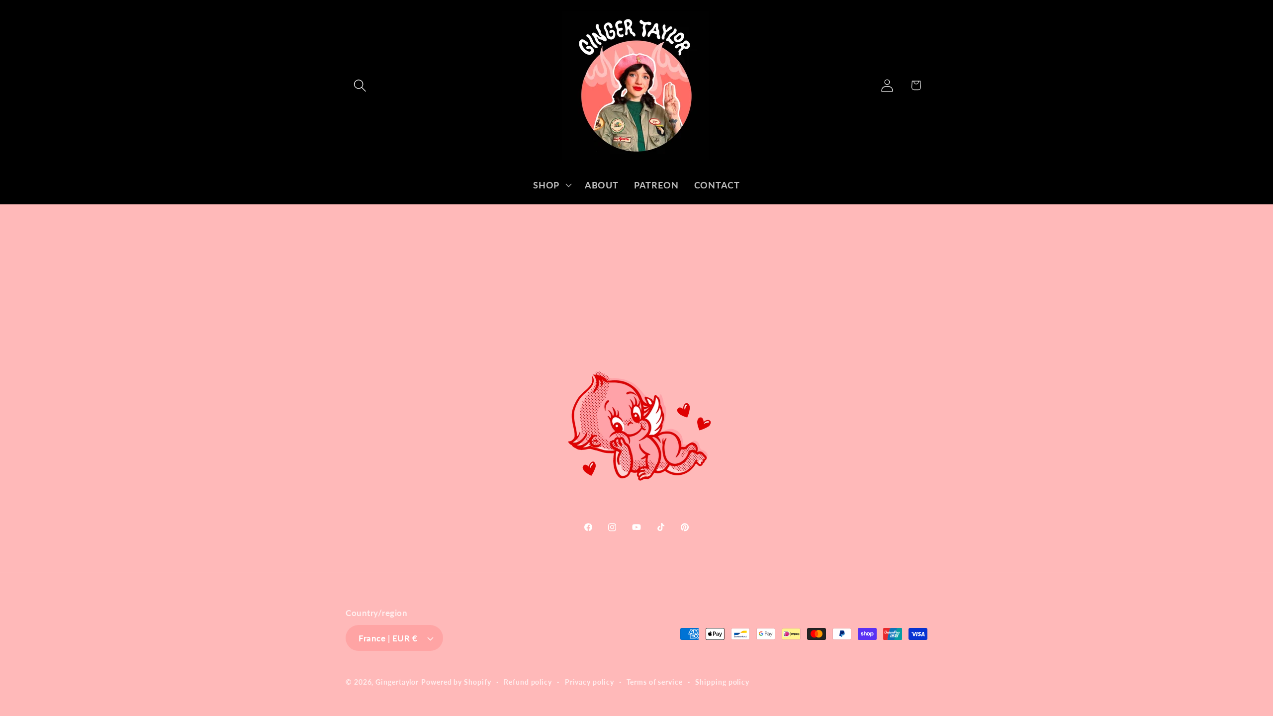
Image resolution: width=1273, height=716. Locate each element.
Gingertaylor (397, 682)
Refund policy (528, 682)
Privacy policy (589, 682)
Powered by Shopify (456, 682)
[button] (360, 85)
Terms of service (655, 682)
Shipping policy (722, 682)
